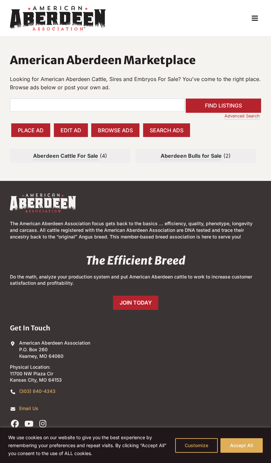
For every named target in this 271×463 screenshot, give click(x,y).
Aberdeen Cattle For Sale (65, 155)
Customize (196, 445)
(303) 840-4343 (37, 391)
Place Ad (31, 130)
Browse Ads (115, 130)
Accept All (241, 445)
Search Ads (166, 130)
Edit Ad (70, 130)
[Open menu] (254, 18)
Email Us (28, 408)
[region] (135, 445)
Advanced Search (242, 115)
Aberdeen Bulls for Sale (191, 155)
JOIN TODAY (136, 302)
